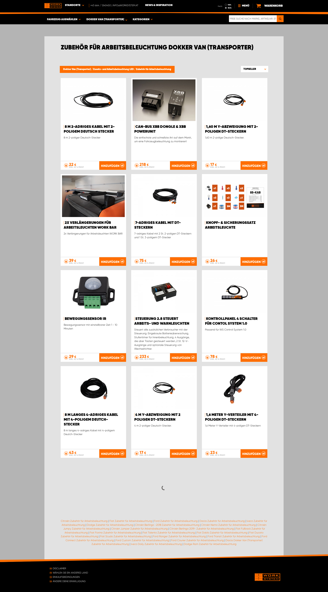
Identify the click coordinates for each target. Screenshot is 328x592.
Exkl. (230, 8)
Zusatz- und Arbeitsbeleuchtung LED (113, 69)
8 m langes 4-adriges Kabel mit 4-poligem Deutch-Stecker (91, 419)
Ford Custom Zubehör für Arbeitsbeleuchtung (142, 540)
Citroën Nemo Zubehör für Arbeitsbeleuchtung (228, 524)
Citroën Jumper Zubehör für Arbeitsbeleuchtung (139, 528)
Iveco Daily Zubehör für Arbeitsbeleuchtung (156, 544)
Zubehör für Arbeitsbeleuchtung (153, 69)
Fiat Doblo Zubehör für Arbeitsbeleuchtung (222, 532)
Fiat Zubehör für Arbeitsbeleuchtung (131, 521)
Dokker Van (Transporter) (77, 69)
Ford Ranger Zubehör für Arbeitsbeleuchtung (179, 536)
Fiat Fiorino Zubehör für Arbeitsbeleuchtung (115, 532)
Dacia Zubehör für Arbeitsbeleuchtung (222, 521)
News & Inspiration (159, 5)
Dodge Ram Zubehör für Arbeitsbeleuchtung (210, 544)
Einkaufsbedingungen (66, 577)
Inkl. (229, 5)
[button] (254, 69)
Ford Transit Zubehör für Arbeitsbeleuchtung (234, 536)
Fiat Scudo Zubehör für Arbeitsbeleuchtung (125, 536)
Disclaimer (59, 568)
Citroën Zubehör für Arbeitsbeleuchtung (84, 521)
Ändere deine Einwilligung (69, 581)
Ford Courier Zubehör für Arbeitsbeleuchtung (197, 540)
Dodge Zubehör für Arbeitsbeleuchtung (110, 524)
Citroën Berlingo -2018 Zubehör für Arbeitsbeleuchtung (167, 524)
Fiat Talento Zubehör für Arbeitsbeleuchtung (169, 532)
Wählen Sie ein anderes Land (70, 572)
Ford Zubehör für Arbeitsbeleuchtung (176, 521)
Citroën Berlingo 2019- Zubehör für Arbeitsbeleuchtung (202, 528)
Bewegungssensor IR (85, 319)
